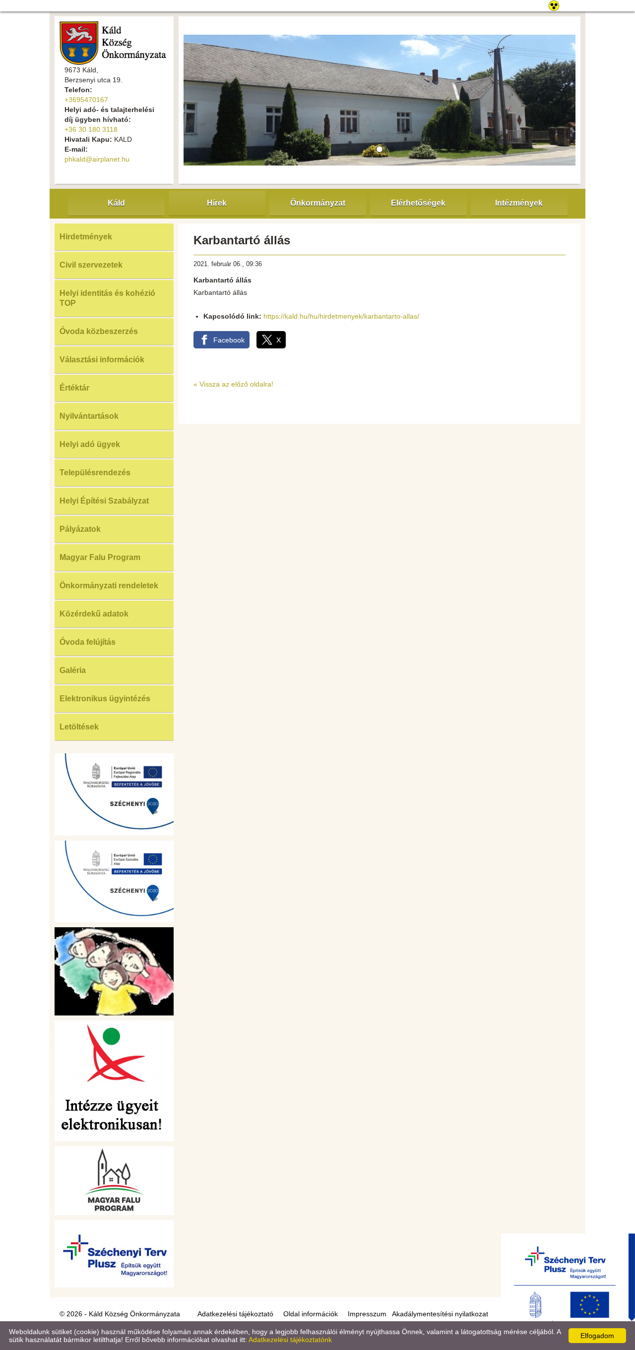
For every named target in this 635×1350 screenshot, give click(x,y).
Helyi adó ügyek (90, 444)
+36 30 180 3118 (91, 129)
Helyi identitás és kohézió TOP (107, 298)
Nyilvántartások (89, 416)
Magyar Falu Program (100, 557)
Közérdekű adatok (94, 614)
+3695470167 (86, 100)
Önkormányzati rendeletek (109, 585)
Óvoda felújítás (88, 642)
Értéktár (74, 388)
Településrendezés (95, 472)
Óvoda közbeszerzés (99, 331)
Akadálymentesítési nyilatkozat (440, 1314)
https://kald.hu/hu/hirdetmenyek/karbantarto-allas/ (341, 316)
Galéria (73, 670)
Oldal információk (310, 1314)
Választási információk (102, 359)
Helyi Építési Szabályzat (104, 501)
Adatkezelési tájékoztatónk (290, 1340)
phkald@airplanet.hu (96, 159)
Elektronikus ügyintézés (105, 698)
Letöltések (79, 727)
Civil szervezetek (91, 265)
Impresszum (367, 1314)
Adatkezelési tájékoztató (235, 1314)
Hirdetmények (86, 236)
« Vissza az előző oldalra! (233, 384)
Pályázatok (80, 529)
